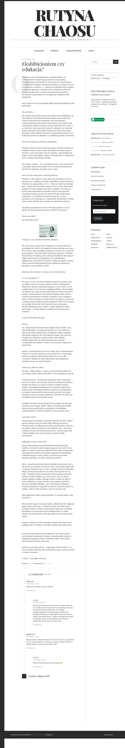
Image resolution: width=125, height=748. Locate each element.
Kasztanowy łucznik (108, 155)
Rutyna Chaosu (64, 22)
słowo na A (110, 244)
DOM (108, 234)
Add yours (47, 574)
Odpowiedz (30, 593)
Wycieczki (94, 247)
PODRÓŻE (54, 51)
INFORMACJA (95, 172)
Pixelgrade (48, 735)
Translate (106, 78)
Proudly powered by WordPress (21, 735)
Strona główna (108, 735)
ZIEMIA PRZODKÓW (73, 51)
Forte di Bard (106, 138)
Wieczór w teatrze (107, 142)
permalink (47, 563)
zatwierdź (98, 218)
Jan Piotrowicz (96, 138)
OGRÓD (91, 51)
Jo (23, 59)
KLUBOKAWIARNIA (98, 241)
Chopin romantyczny (98, 185)
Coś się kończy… (96, 189)
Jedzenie (109, 238)
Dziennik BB (39, 51)
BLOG (33, 59)
